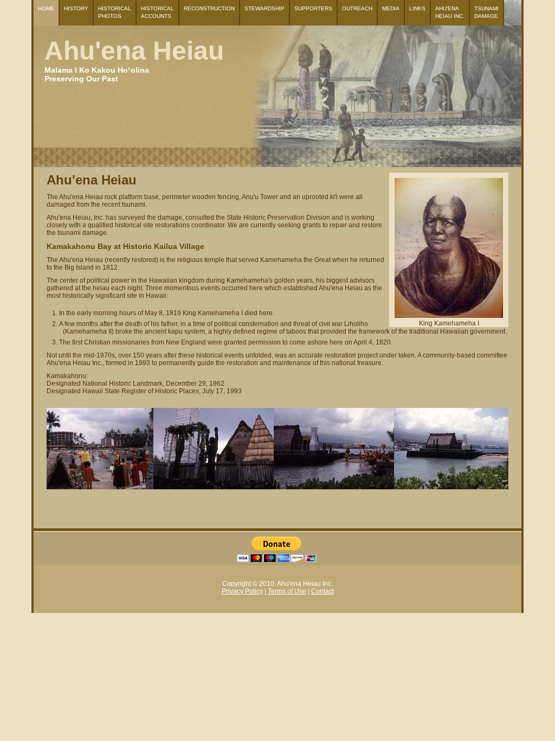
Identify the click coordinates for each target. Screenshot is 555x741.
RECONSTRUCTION (209, 8)
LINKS (417, 8)
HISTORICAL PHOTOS (114, 12)
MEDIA (390, 8)
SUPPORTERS (313, 8)
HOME (46, 8)
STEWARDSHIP (264, 8)
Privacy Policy (242, 591)
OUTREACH (357, 8)
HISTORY (76, 8)
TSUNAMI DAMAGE (486, 12)
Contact (322, 591)
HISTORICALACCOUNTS (157, 12)
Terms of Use (287, 591)
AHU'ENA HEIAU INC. (449, 12)
